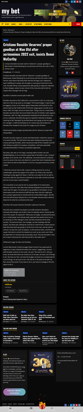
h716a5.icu (7, 321)
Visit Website (10, 291)
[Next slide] (79, 156)
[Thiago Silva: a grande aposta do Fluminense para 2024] (47, 312)
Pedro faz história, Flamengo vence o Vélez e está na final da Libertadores (11, 338)
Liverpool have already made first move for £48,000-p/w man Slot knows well (62, 163)
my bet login (47, 24)
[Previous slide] (77, 156)
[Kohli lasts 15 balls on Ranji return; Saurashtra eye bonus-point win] (11, 312)
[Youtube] (72, 73)
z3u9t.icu (26, 342)
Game (20, 24)
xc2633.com (8, 72)
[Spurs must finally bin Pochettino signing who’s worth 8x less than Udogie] (51, 333)
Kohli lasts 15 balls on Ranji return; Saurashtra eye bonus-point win (10, 317)
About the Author (10, 273)
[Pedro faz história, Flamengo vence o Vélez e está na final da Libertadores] (12, 333)
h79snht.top (43, 321)
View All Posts (23, 291)
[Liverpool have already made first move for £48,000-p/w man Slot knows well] (71, 333)
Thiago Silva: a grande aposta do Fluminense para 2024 (47, 317)
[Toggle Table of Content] (21, 270)
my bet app (29, 24)
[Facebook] (67, 73)
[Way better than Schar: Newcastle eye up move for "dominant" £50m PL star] (29, 312)
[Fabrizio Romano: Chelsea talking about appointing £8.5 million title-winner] (32, 333)
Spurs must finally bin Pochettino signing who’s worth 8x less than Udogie (50, 338)
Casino (13, 24)
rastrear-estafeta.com (49, 342)
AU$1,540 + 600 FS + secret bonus (70, 106)
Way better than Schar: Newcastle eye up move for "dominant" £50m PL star (29, 317)
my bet (11, 10)
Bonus (78, 24)
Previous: (15, 298)
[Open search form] (69, 24)
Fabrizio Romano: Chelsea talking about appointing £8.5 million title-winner (31, 338)
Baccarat (6, 40)
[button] (3, 24)
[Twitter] (70, 73)
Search (62, 144)
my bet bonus (38, 24)
